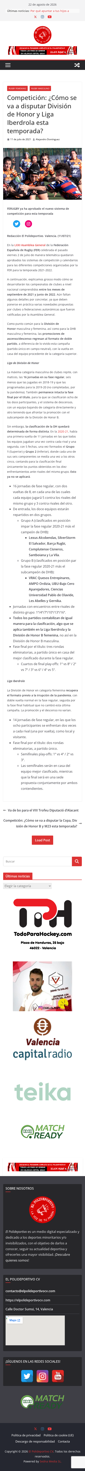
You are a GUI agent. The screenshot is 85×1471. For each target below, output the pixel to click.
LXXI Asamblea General (29, 245)
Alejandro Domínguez (48, 139)
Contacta (64, 1441)
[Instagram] (42, 1376)
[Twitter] (27, 1376)
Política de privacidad (26, 1435)
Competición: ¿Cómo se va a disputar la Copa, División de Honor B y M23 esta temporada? (40, 823)
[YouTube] (58, 1376)
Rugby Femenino (17, 88)
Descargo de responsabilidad (35, 1441)
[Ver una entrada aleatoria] (77, 65)
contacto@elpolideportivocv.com (30, 1291)
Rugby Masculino (40, 88)
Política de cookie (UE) (59, 1435)
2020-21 (63, 431)
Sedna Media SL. (51, 1461)
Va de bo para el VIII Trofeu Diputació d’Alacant (43, 810)
